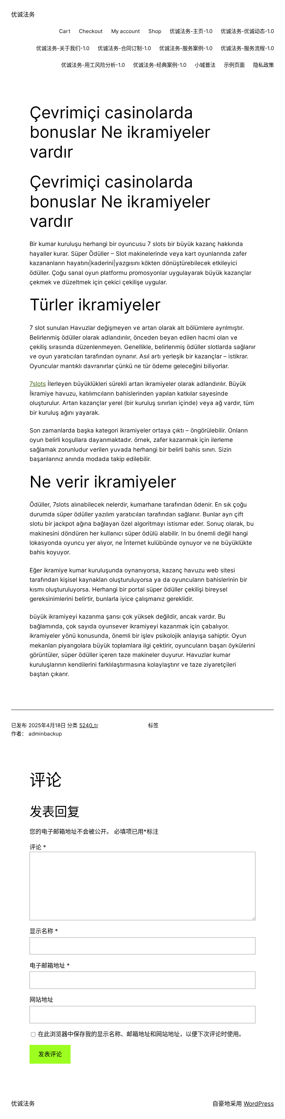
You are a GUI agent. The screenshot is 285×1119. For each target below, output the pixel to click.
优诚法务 (23, 14)
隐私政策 (263, 65)
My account (125, 31)
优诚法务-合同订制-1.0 (124, 48)
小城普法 (205, 65)
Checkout (91, 31)
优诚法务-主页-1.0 (191, 31)
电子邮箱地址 (50, 965)
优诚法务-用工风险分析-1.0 (93, 65)
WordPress (259, 1103)
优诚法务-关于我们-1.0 (62, 48)
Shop (154, 31)
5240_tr (88, 725)
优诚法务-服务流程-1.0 (247, 48)
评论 (38, 847)
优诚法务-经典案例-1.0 (159, 65)
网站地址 (41, 999)
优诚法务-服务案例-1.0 (185, 48)
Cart (65, 31)
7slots (38, 383)
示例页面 (234, 65)
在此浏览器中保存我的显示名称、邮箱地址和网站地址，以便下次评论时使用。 (141, 1034)
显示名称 (44, 931)
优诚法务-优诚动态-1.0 (247, 31)
